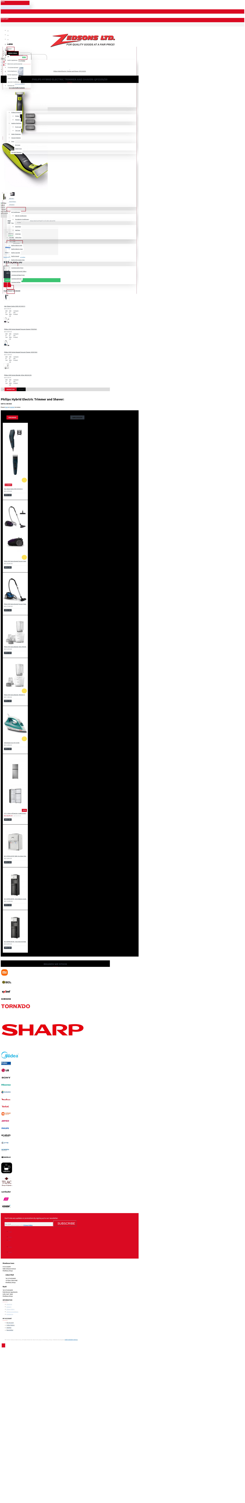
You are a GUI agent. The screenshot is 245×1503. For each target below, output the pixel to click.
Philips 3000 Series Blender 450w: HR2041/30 (17, 375)
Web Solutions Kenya (71, 1339)
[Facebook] (11, 1230)
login (6, 407)
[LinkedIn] (11, 1245)
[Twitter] (11, 1235)
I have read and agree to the (20, 1225)
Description (11, 389)
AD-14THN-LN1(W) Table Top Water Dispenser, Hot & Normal (15, 856)
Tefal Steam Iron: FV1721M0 (11, 742)
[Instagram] (11, 1240)
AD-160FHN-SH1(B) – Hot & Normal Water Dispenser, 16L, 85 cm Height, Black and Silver (15, 941)
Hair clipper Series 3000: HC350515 (14, 306)
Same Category (77, 417)
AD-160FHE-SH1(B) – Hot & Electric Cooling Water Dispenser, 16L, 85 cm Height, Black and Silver (15, 899)
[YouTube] (11, 1250)
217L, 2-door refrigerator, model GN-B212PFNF (15, 813)
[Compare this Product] (9, 284)
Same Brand (12, 417)
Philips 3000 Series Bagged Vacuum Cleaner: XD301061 (20, 352)
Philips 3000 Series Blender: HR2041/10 (14, 694)
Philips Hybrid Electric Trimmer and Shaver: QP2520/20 (69, 71)
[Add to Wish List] (5, 284)
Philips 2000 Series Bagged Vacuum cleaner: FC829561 (20, 329)
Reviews (21, 389)
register (12, 407)
